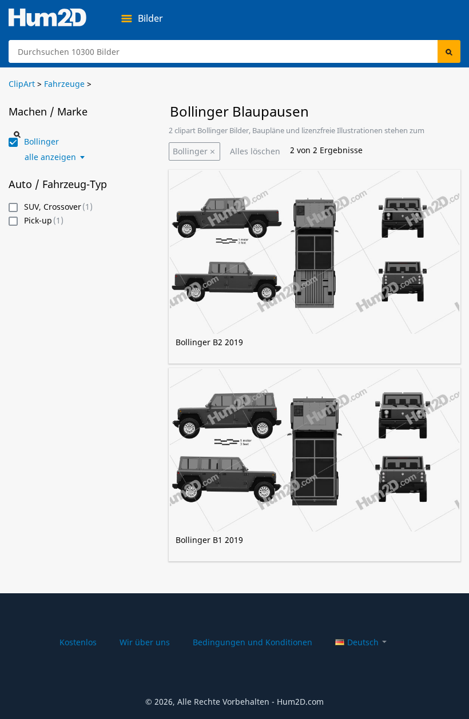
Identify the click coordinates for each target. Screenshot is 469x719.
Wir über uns (145, 642)
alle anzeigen (50, 157)
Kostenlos (78, 642)
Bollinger (190, 151)
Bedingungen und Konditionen (252, 642)
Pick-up (38, 221)
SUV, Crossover (52, 207)
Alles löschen (255, 151)
